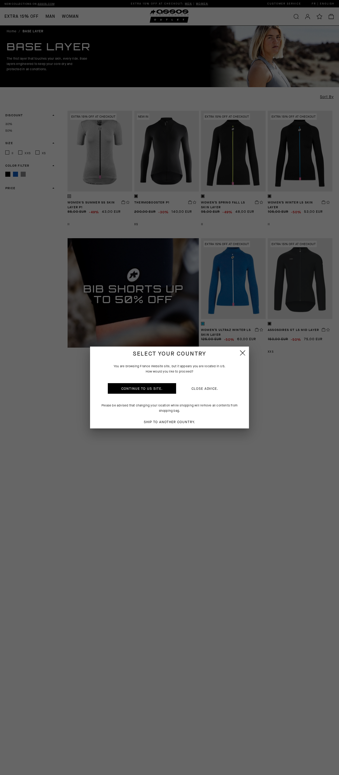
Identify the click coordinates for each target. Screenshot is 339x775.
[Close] (242, 353)
